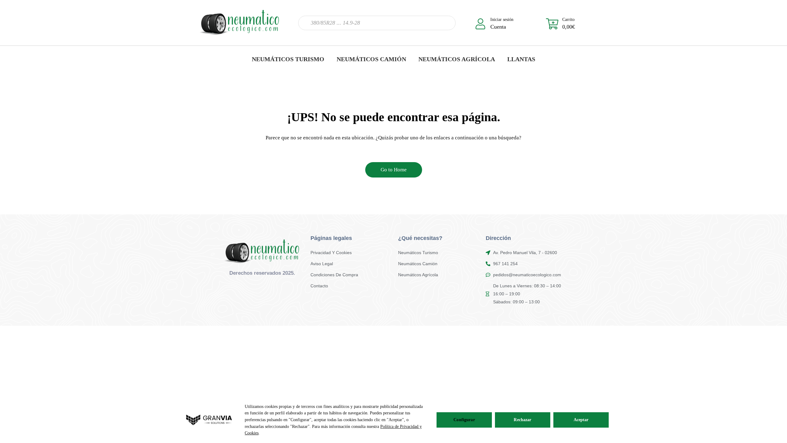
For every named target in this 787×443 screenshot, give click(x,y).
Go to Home (394, 170)
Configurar (464, 419)
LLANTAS (521, 59)
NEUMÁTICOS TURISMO (288, 59)
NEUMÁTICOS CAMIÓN (371, 59)
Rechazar (522, 419)
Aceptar (581, 419)
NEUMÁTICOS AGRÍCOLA (456, 59)
